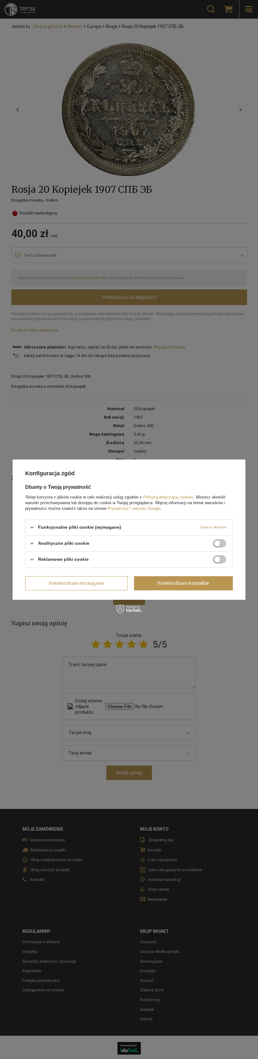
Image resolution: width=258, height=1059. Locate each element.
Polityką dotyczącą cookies (168, 496)
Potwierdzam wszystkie (183, 583)
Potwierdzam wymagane (76, 583)
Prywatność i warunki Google (134, 508)
